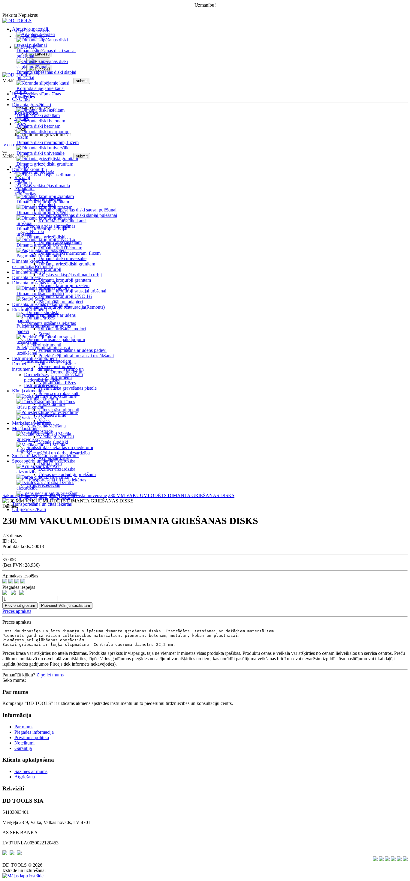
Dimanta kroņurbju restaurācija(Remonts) (32, 264)
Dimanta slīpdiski (28, 271)
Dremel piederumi (33, 377)
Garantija (23, 748)
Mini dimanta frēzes (45, 369)
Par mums (23, 726)
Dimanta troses (26, 277)
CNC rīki (21, 99)
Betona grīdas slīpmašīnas (36, 93)
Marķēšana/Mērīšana (31, 423)
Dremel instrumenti (22, 366)
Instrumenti (34, 385)
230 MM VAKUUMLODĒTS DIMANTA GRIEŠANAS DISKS (171, 495)
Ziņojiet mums (50, 674)
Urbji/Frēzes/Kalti (29, 509)
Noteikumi (24, 742)
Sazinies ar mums (30, 771)
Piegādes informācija (34, 732)
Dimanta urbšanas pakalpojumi (41, 304)
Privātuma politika (31, 737)
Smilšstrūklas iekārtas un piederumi (45, 455)
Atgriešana (24, 776)
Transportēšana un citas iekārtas (42, 504)
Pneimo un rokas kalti (73, 372)
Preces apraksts (16, 611)
